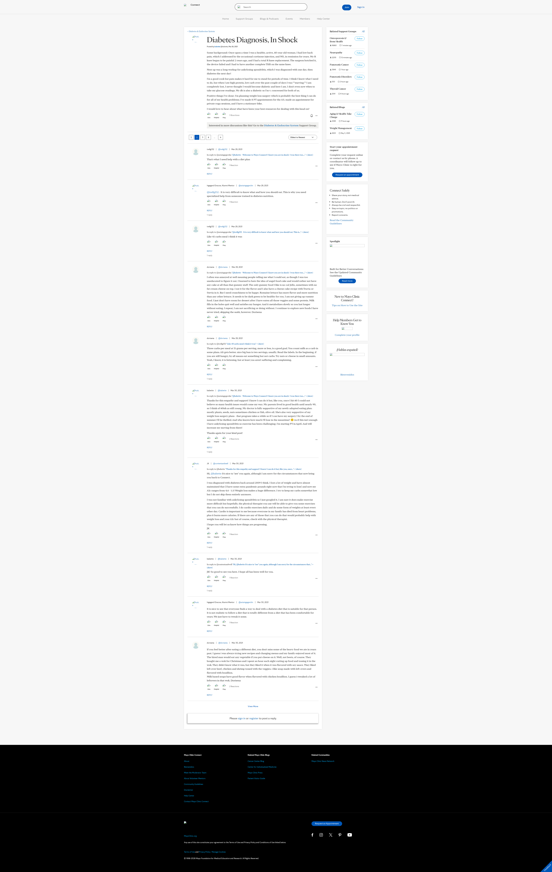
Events (289, 18)
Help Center (323, 18)
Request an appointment (347, 174)
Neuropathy (336, 52)
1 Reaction (233, 165)
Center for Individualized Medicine (262, 767)
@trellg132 (222, 149)
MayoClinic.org (190, 836)
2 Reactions (234, 439)
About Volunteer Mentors (194, 778)
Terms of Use (189, 852)
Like (208, 117)
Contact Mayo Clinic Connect (196, 801)
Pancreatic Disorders (341, 76)
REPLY (209, 174)
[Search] (238, 6)
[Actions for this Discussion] (316, 116)
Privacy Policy (204, 852)
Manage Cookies (219, 852)
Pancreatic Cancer (339, 64)
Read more (347, 280)
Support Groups (244, 18)
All (363, 31)
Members (305, 18)
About (186, 761)
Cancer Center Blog (256, 761)
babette (221, 46)
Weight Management (341, 128)
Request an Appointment (327, 823)
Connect (195, 4)
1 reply (209, 215)
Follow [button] (359, 38)
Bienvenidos (347, 374)
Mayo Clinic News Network (323, 761)
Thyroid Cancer (338, 88)
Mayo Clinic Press (255, 772)
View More (253, 706)
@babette (222, 390)
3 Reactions (234, 115)
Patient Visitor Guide (256, 778)
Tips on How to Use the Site (347, 305)
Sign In (360, 6)
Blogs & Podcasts (269, 18)
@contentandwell (220, 463)
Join (347, 7)
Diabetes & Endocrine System (201, 31)
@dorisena (223, 267)
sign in (242, 718)
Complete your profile (347, 334)
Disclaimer (188, 790)
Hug (224, 117)
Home (225, 18)
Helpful (216, 117)
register (253, 718)
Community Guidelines (193, 784)
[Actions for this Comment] (316, 166)
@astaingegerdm (246, 185)
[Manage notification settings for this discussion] (311, 115)
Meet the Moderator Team (195, 772)
